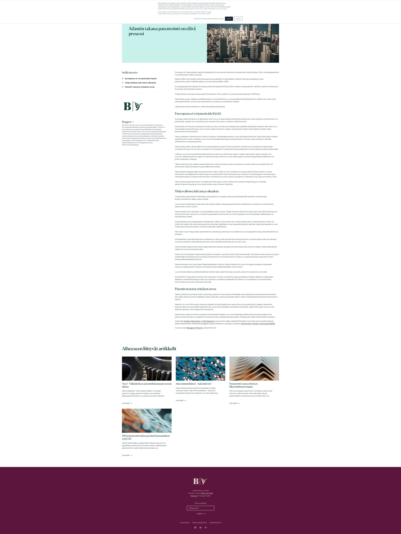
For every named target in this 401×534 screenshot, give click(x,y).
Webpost (194, 496)
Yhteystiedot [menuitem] (185, 523)
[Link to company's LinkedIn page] (200, 527)
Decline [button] (238, 18)
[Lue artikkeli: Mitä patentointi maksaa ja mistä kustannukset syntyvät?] (147, 433)
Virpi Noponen (208, 321)
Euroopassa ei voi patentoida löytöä (140, 79)
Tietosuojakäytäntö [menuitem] (199, 523)
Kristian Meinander (192, 321)
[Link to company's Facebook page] (206, 527)
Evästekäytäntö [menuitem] (215, 523)
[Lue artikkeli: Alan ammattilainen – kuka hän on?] (200, 380)
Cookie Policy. (199, 9)
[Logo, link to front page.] (200, 481)
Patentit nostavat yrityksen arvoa (140, 87)
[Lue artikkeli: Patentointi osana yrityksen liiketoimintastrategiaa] (254, 380)
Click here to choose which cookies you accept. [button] (209, 18)
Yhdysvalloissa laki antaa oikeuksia (140, 83)
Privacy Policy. (222, 9)
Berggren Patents (194, 328)
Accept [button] (229, 18)
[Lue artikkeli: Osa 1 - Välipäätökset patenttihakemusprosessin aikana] (147, 380)
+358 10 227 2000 (206, 493)
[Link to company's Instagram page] (195, 527)
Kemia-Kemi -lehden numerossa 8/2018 (258, 324)
